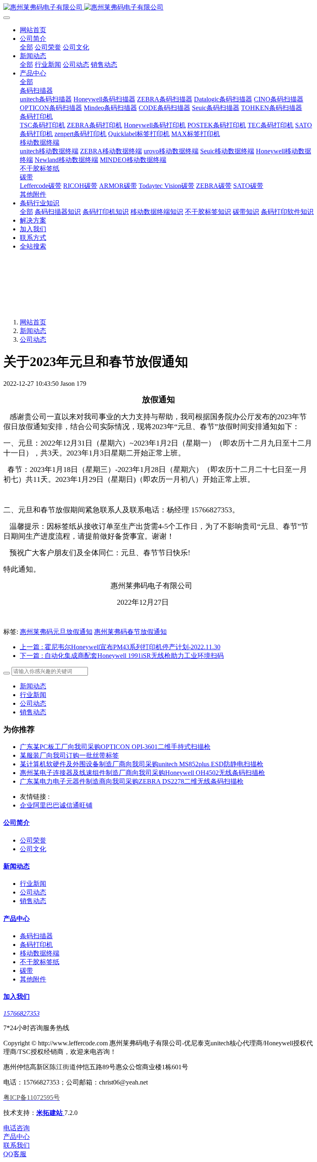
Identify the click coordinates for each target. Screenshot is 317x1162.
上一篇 (120, 646)
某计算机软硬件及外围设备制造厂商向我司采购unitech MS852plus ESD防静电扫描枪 (141, 764)
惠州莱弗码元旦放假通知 (56, 631)
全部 (26, 47)
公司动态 (33, 339)
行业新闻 (33, 694)
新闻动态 (33, 330)
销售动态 (33, 712)
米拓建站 (50, 1112)
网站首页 (33, 29)
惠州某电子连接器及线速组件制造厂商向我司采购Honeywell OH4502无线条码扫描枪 (142, 772)
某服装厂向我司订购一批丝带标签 (69, 755)
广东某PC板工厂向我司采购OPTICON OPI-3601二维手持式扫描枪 (115, 746)
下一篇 (122, 655)
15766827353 (21, 1013)
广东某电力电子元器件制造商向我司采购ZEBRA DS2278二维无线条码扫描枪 (132, 781)
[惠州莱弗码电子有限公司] (158, 7)
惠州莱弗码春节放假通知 (130, 631)
